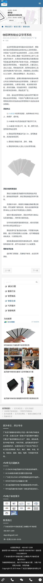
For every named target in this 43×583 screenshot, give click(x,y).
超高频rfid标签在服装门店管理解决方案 (18, 372)
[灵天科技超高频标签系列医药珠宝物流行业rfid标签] (21, 503)
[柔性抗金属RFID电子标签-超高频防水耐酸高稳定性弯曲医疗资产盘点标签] (14, 513)
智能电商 (11, 310)
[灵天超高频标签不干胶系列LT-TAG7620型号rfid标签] (6, 503)
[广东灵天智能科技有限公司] (4, 3)
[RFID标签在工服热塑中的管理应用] (21, 331)
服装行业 (11, 291)
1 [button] (18, 23)
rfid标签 (11, 113)
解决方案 (17, 26)
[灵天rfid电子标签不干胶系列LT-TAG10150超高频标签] (14, 508)
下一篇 (35, 270)
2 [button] (20, 23)
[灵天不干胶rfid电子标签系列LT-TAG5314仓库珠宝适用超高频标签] (29, 503)
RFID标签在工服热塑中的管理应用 (16, 345)
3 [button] (22, 23)
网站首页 (8, 26)
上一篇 (7, 270)
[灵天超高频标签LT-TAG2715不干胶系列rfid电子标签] (6, 508)
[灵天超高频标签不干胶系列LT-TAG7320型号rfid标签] (14, 503)
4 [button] (23, 23)
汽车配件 (11, 305)
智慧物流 (11, 296)
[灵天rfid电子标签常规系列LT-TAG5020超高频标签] (36, 503)
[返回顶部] (40, 580)
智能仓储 (26, 26)
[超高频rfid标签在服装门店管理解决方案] (21, 358)
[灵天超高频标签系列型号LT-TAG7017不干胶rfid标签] (36, 508)
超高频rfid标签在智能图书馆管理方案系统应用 (21, 398)
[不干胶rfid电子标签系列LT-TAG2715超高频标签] (29, 508)
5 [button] (25, 23)
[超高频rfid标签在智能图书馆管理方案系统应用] (21, 385)
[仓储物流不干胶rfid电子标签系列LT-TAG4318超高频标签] (21, 508)
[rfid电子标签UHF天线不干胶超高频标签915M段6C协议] (6, 513)
